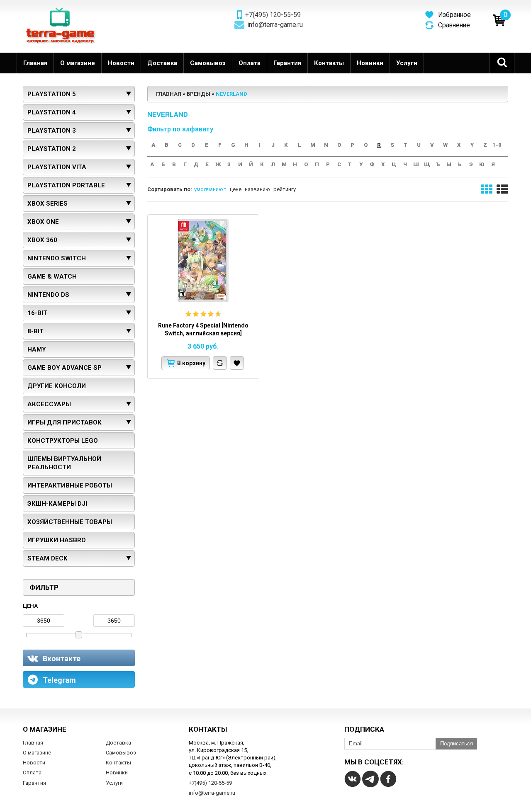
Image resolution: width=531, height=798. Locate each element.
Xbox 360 (42, 240)
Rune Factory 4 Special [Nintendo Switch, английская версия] (203, 329)
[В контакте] (352, 779)
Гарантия (287, 63)
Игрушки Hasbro (56, 540)
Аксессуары (49, 404)
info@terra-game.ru (275, 25)
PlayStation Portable (66, 185)
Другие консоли (56, 386)
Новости (121, 63)
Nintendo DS (48, 294)
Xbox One (43, 222)
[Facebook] (388, 779)
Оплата (250, 63)
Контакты (329, 63)
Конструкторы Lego (62, 440)
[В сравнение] (220, 363)
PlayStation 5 (51, 94)
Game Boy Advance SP (64, 367)
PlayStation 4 (51, 112)
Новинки (370, 63)
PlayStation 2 (51, 149)
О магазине (77, 63)
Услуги (406, 63)
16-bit (37, 313)
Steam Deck (47, 558)
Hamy (36, 349)
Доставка (162, 63)
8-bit (35, 331)
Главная (35, 63)
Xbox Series (47, 203)
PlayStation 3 (51, 130)
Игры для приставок (64, 422)
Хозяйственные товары (69, 522)
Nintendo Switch (56, 258)
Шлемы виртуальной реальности (64, 463)
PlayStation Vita (56, 167)
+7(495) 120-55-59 (273, 15)
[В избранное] (237, 363)
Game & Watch (52, 276)
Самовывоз (208, 63)
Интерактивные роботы (69, 485)
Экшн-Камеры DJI (57, 503)
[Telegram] (370, 779)
